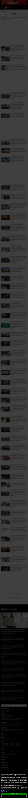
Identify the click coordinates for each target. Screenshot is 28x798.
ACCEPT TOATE (14, 793)
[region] (14, 783)
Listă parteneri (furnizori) (4, 791)
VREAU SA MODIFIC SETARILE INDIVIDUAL (14, 796)
